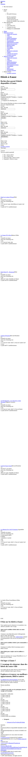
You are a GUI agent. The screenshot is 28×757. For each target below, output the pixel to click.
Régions (16, 747)
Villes (7, 747)
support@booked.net (15, 743)
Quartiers (20, 747)
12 (9, 753)
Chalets (8, 52)
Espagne (9, 748)
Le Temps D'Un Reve (6, 235)
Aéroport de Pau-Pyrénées (16, 722)
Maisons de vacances (12, 44)
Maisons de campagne (12, 51)
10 (6, 753)
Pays (2, 746)
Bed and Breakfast (11, 39)
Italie (12, 748)
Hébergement (10, 69)
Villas (8, 35)
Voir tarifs (3, 117)
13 (10, 753)
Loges (8, 49)
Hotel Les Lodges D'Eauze (7, 197)
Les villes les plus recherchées (6, 746)
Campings (9, 37)
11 (8, 753)
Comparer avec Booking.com (9, 100)
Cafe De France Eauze (6, 466)
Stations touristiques (12, 38)
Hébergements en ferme (13, 42)
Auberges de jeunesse (12, 53)
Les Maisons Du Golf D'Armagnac (9, 529)
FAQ (16, 737)
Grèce (15, 748)
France (5, 748)
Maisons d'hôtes (11, 45)
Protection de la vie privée (12, 739)
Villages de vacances (12, 34)
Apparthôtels (10, 48)
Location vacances (11, 55)
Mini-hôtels (9, 46)
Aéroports (11, 747)
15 (13, 753)
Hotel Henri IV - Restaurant (7, 272)
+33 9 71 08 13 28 (5, 743)
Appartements (10, 41)
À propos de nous (5, 737)
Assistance (12, 737)
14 (11, 753)
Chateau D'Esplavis (5, 335)
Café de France (19, 636)
